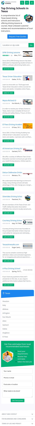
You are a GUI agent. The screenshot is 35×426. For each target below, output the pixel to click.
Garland (6, 325)
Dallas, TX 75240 (17, 79)
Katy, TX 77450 (17, 223)
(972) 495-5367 (8, 165)
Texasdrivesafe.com (11, 244)
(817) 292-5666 (8, 117)
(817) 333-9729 (8, 69)
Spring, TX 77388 (17, 271)
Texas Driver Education (12, 76)
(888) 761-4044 (8, 93)
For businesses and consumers (14, 419)
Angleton (6, 333)
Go (31, 45)
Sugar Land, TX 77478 (19, 247)
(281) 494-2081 (8, 261)
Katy (4, 305)
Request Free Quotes (17, 36)
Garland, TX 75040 (18, 151)
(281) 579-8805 (8, 237)
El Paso (5, 337)
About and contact (9, 414)
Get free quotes (17, 400)
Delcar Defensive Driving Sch (14, 172)
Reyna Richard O (9, 100)
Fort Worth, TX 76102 (19, 103)
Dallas (5, 329)
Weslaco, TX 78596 (18, 175)
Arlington (6, 313)
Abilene (5, 309)
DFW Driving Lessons (11, 52)
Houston (6, 301)
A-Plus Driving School (11, 268)
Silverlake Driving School (13, 196)
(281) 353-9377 (8, 285)
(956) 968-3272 (8, 189)
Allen (4, 321)
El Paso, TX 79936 (18, 127)
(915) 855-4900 (8, 141)
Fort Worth (7, 317)
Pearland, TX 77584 (18, 199)
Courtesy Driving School (12, 220)
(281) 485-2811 (8, 213)
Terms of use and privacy (11, 424)
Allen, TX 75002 (19, 55)
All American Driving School (14, 148)
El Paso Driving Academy (13, 124)
